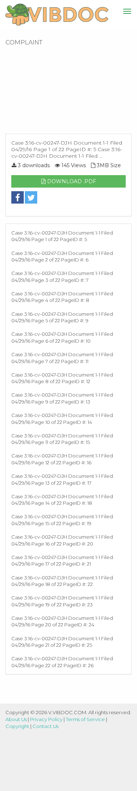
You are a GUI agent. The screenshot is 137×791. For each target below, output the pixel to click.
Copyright (17, 726)
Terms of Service (85, 719)
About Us (16, 719)
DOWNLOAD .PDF (71, 181)
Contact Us (45, 726)
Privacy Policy (46, 719)
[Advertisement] (68, 92)
